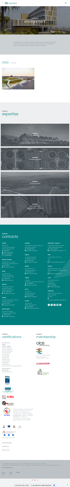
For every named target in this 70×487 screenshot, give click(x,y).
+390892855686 (30, 249)
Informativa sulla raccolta (22, 485)
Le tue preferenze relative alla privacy (41, 485)
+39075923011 (6, 250)
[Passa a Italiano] (32, 480)
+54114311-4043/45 (53, 249)
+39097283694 (29, 306)
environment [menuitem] (5, 63)
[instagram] (54, 305)
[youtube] (57, 305)
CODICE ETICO (5, 446)
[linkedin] (60, 305)
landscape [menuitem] (13, 63)
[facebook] (49, 305)
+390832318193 (29, 295)
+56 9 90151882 (52, 285)
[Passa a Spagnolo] (37, 480)
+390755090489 (7, 291)
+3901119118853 (29, 283)
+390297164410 (29, 272)
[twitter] (52, 305)
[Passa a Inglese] (35, 480)
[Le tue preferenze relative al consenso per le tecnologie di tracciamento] (67, 484)
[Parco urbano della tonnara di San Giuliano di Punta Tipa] (18, 78)
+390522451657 (7, 314)
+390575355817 (30, 260)
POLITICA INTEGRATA (6, 443)
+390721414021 (6, 303)
